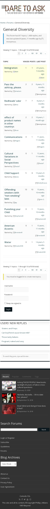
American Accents (9, 227)
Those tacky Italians (10, 337)
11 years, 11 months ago (40, 140)
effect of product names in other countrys (12, 122)
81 (37, 53)
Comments (26, 376)
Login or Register (8, 438)
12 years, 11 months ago (40, 156)
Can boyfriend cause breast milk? (16, 332)
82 (41, 53)
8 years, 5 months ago (40, 104)
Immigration (11, 67)
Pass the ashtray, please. (13, 86)
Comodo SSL (25, 496)
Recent (6, 376)
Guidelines (5, 446)
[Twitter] (24, 499)
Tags (37, 376)
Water (7, 242)
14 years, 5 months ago (40, 245)
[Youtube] (27, 499)
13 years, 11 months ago (40, 228)
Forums (10, 22)
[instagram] (30, 499)
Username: (8, 286)
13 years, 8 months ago (40, 176)
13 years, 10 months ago (40, 192)
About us (4, 474)
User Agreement (7, 487)
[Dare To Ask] (25, 8)
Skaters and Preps (9, 328)
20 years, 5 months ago (40, 71)
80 (32, 53)
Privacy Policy (6, 482)
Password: (8, 294)
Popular (15, 376)
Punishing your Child (12, 211)
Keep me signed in (14, 303)
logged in (20, 277)
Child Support (11, 173)
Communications (13, 137)
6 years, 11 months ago (29, 38)
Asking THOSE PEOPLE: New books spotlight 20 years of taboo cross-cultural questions (31, 385)
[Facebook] (22, 499)
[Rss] (20, 499)
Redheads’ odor (12, 100)
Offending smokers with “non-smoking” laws (12, 194)
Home (2, 22)
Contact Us (5, 478)
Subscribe (5, 442)
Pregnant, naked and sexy (13, 341)
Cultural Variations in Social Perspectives (11, 158)
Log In (8, 309)
